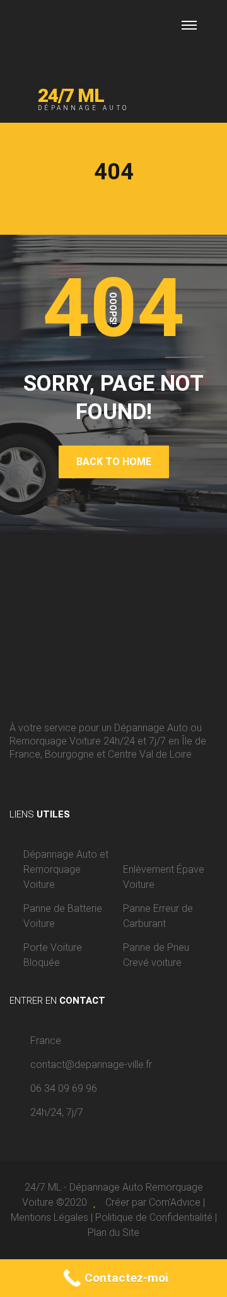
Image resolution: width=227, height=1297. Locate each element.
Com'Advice (175, 1202)
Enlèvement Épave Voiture (163, 876)
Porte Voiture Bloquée (52, 955)
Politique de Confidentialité (153, 1217)
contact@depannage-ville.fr (91, 1064)
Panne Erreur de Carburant (158, 915)
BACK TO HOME (113, 462)
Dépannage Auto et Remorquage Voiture (65, 869)
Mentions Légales (49, 1217)
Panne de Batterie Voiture (62, 915)
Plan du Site (113, 1232)
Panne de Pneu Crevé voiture (156, 955)
